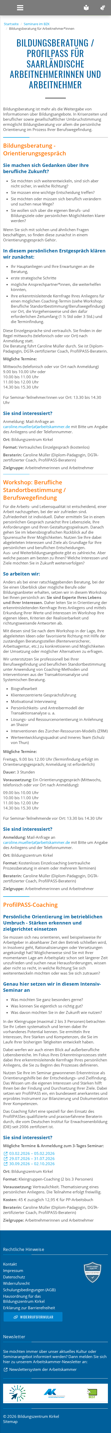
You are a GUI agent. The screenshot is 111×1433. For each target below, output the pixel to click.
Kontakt (10, 1264)
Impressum (13, 1270)
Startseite (11, 24)
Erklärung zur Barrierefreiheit (29, 1307)
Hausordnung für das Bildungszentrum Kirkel (24, 1299)
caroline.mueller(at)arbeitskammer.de (36, 426)
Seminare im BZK (37, 24)
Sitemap (10, 1421)
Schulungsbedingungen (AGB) (29, 1289)
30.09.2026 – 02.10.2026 (32, 1163)
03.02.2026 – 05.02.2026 (32, 1153)
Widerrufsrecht (16, 1283)
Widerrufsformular (36, 1316)
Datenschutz (14, 1276)
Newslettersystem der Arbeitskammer (43, 1369)
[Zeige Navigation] (20, 8)
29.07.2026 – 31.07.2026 (32, 1158)
